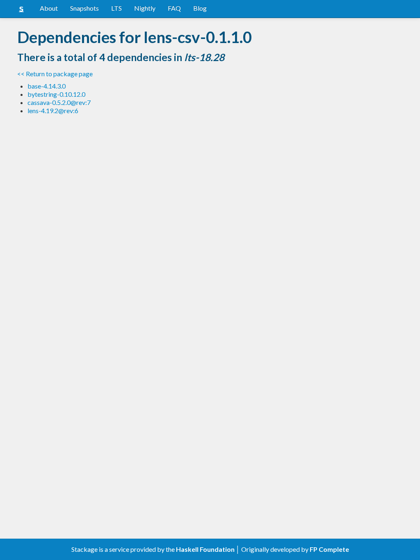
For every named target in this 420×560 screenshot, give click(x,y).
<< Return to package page (55, 73)
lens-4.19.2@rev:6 (52, 110)
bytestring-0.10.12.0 (56, 94)
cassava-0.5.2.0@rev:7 (59, 102)
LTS (116, 8)
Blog (200, 8)
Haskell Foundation (205, 549)
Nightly (144, 8)
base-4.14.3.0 (46, 86)
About (49, 8)
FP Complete (329, 549)
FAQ (174, 8)
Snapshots (84, 8)
